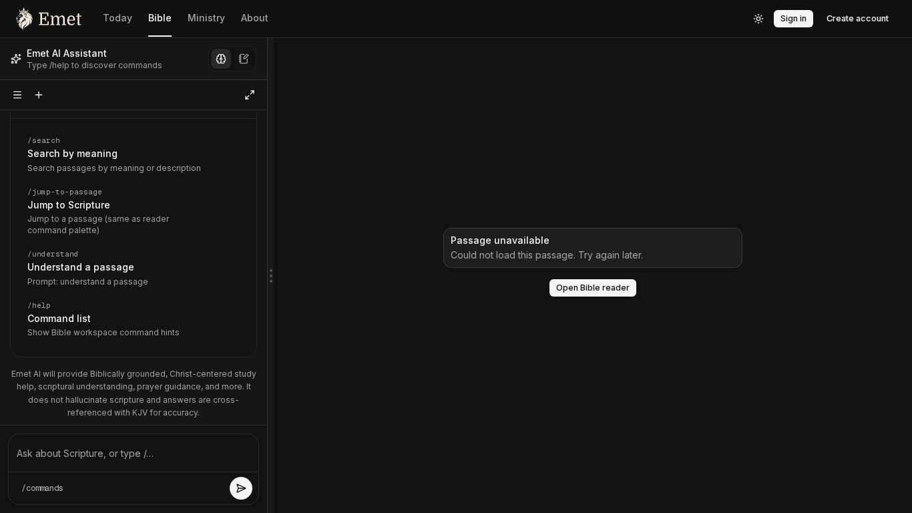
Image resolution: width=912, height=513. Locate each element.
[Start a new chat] (38, 95)
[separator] (270, 275)
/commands (42, 488)
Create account (858, 18)
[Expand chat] (249, 95)
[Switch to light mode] (758, 18)
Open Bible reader (593, 288)
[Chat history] (17, 95)
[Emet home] (48, 18)
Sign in (793, 18)
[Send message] (241, 488)
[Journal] (243, 58)
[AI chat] (221, 58)
